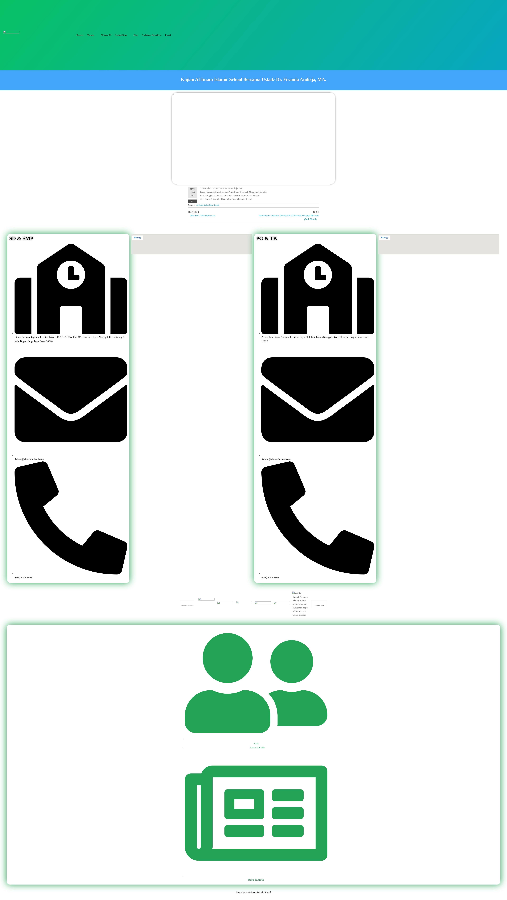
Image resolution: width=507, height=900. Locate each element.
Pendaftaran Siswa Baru (151, 35)
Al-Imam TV (106, 35)
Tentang (90, 35)
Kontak (168, 35)
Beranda (80, 35)
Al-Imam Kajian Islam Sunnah (207, 205)
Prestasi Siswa (121, 35)
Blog (136, 35)
